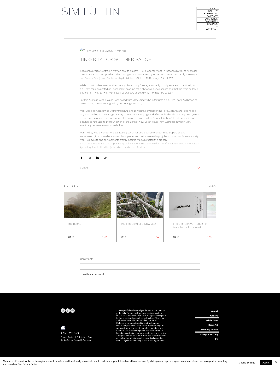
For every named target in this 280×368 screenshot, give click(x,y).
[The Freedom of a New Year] (140, 205)
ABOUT (214, 8)
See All (212, 185)
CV (216, 26)
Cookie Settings (247, 362)
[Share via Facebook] (81, 157)
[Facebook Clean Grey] (67, 310)
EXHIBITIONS (211, 13)
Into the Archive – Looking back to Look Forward (190, 225)
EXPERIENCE (211, 18)
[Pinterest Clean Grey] (72, 310)
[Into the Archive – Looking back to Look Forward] (192, 205)
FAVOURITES (211, 21)
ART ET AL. (212, 29)
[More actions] (198, 51)
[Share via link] (105, 157)
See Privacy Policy (27, 364)
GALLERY (213, 11)
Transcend (74, 223)
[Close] (276, 362)
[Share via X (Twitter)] (89, 157)
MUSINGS (212, 24)
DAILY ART (212, 16)
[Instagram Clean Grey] (63, 310)
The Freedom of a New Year (138, 223)
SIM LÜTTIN (90, 11)
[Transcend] (87, 205)
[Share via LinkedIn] (97, 157)
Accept (265, 362)
